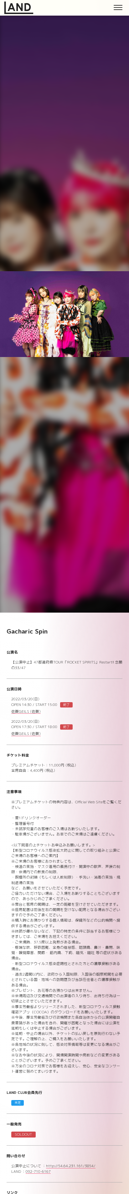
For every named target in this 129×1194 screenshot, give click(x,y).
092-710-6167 (38, 1172)
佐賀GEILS (26, 712)
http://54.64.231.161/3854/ (70, 1166)
